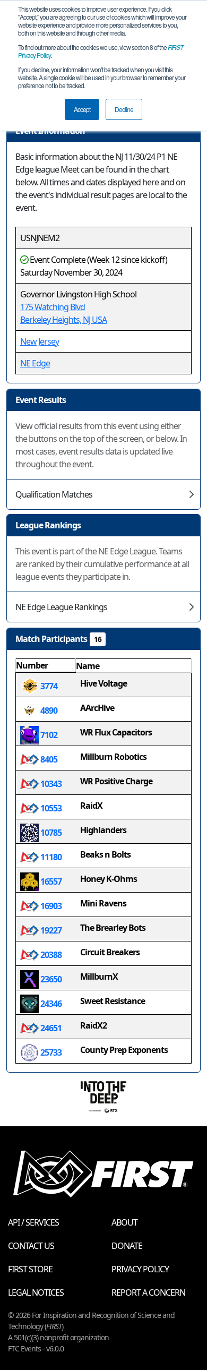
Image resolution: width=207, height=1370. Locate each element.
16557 (50, 881)
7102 (48, 735)
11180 (50, 857)
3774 (48, 686)
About (124, 1222)
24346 (50, 1003)
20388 (50, 955)
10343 (50, 784)
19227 (50, 930)
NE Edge (35, 363)
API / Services (33, 1222)
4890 (48, 710)
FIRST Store (30, 1269)
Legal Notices (36, 1292)
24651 (50, 1028)
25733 (50, 1052)
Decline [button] (124, 109)
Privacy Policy (140, 1269)
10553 (50, 808)
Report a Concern (148, 1292)
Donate (126, 1246)
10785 (50, 832)
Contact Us (31, 1246)
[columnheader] (46, 666)
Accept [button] (82, 109)
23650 (50, 979)
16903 (50, 906)
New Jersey (39, 341)
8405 (48, 759)
